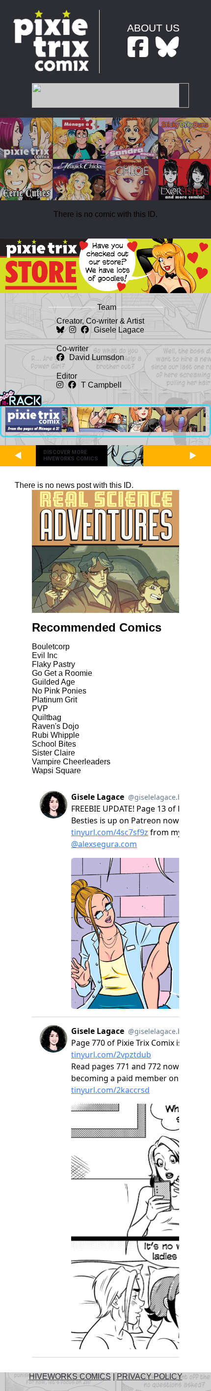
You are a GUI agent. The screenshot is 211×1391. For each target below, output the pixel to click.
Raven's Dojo (55, 726)
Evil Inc (44, 655)
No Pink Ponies (59, 691)
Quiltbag (46, 717)
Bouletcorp (51, 646)
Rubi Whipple (55, 735)
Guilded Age (53, 682)
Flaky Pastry (53, 664)
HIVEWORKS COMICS (70, 1376)
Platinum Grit (54, 700)
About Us (153, 27)
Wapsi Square (56, 770)
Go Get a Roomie (62, 673)
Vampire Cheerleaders (71, 761)
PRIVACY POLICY (150, 1376)
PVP (40, 708)
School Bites (54, 744)
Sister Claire (53, 753)
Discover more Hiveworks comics (70, 455)
